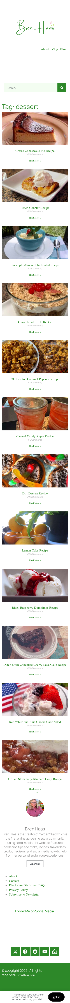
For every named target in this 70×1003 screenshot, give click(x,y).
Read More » (35, 160)
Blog (63, 49)
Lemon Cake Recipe (35, 550)
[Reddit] (35, 951)
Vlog (55, 49)
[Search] (61, 87)
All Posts (35, 863)
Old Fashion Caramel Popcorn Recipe (35, 379)
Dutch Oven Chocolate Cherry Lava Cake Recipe (35, 664)
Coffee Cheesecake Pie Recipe (35, 150)
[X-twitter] (15, 951)
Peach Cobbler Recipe (35, 207)
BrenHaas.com (26, 975)
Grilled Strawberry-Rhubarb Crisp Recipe (35, 779)
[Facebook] (25, 951)
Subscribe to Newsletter (24, 894)
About (45, 49)
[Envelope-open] (54, 951)
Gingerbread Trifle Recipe (35, 322)
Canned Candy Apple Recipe (35, 436)
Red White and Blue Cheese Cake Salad (35, 722)
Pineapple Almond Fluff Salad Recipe (35, 265)
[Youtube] (44, 951)
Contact (14, 881)
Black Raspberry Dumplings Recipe (35, 607)
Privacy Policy (18, 890)
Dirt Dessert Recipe (35, 493)
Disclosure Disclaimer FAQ (27, 885)
